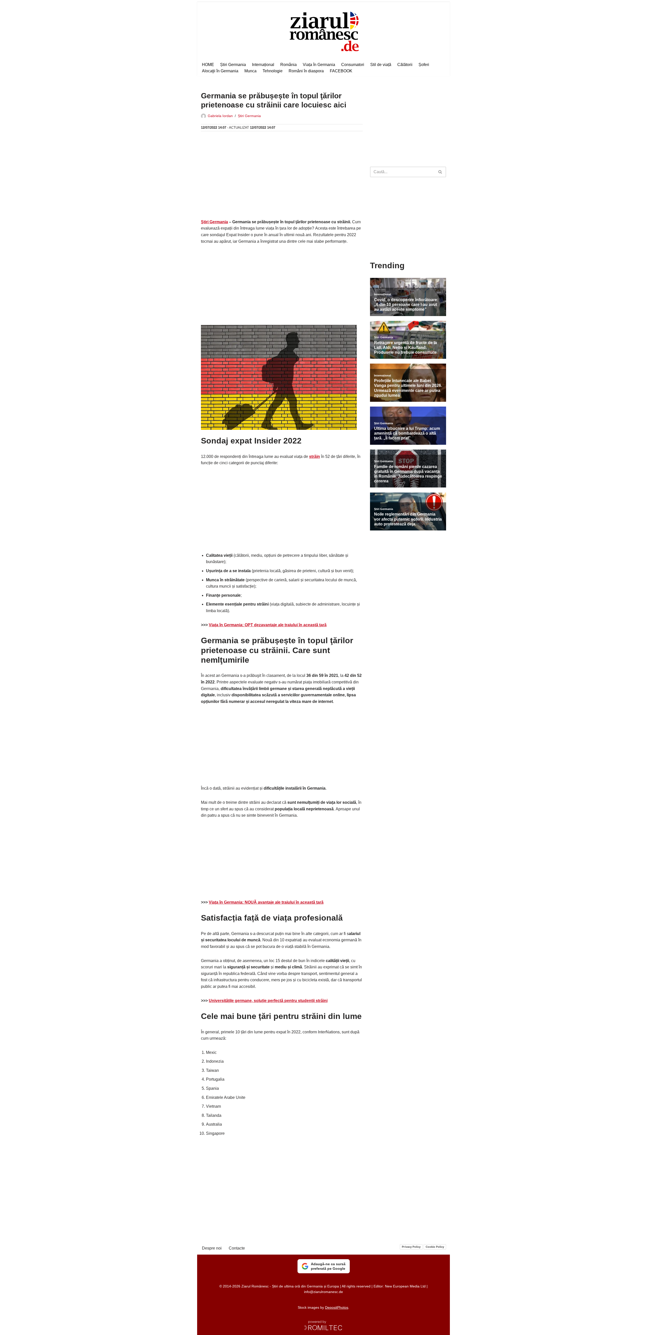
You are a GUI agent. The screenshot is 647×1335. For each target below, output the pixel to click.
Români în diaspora (306, 71)
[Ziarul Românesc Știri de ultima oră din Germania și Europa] (323, 31)
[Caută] (440, 172)
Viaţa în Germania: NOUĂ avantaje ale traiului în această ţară (266, 902)
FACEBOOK (341, 71)
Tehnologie (273, 71)
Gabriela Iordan (220, 116)
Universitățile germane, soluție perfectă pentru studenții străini (268, 1000)
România (288, 64)
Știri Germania (233, 64)
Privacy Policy (411, 1247)
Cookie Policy (435, 1247)
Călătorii (404, 64)
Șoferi (424, 64)
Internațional (263, 64)
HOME (208, 64)
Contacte (237, 1248)
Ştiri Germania (214, 222)
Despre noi (212, 1248)
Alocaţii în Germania (220, 71)
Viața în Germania (319, 64)
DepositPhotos (336, 1307)
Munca (250, 71)
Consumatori (352, 64)
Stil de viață (380, 64)
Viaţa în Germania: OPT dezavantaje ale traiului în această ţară (268, 625)
